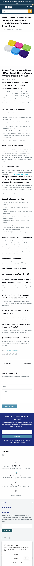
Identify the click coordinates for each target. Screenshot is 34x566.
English (4, 537)
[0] (31, 7)
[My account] (28, 7)
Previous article (7, 363)
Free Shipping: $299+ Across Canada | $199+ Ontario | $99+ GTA (17, 2)
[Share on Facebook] (7, 354)
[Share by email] (16, 354)
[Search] (30, 11)
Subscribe (17, 436)
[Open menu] (2, 6)
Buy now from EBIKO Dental (21, 174)
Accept (16, 554)
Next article (27, 363)
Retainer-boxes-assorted (11, 350)
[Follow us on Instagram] (3, 455)
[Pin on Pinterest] (10, 354)
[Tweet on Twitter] (13, 354)
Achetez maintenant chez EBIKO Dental (12, 266)
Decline (16, 558)
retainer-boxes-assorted (8, 29)
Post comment (9, 406)
